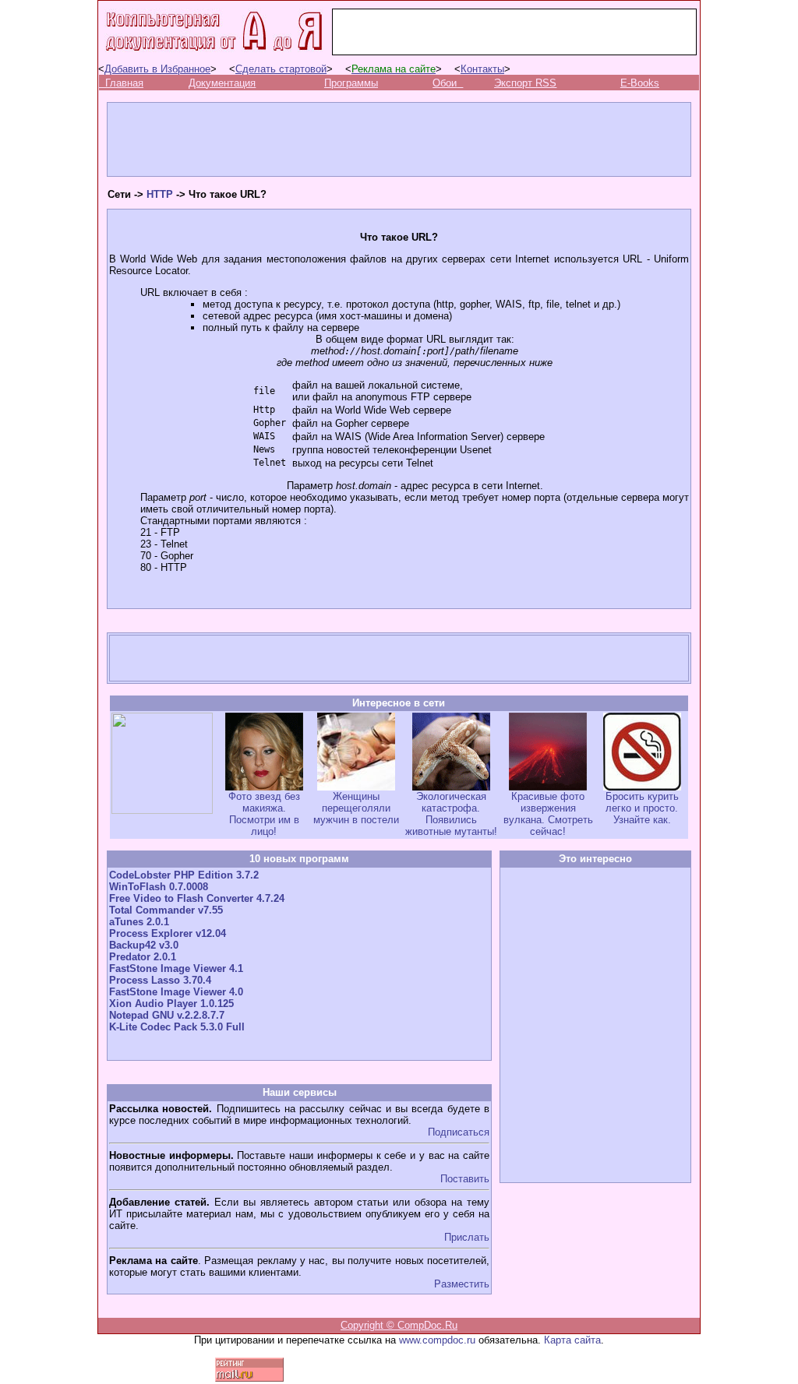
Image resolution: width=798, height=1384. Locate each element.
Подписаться (458, 1132)
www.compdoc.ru (437, 1340)
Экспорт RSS (525, 83)
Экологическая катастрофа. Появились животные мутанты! (451, 814)
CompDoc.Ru (427, 1325)
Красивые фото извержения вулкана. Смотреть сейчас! (548, 814)
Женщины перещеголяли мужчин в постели (356, 808)
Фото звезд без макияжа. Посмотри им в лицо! (264, 814)
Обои (445, 83)
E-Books (639, 83)
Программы (351, 83)
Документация (222, 83)
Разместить (461, 1284)
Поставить (464, 1179)
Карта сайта (572, 1340)
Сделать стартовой (281, 69)
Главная (124, 83)
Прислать (466, 1237)
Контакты (482, 69)
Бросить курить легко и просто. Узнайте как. (642, 808)
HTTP (160, 194)
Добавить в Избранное (157, 69)
